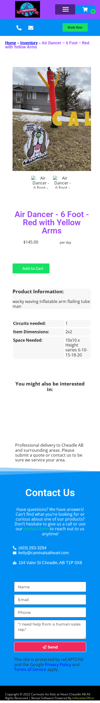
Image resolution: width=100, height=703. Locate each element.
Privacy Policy (58, 664)
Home (10, 43)
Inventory (29, 43)
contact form (36, 529)
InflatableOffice (83, 698)
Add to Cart (32, 268)
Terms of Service (30, 669)
